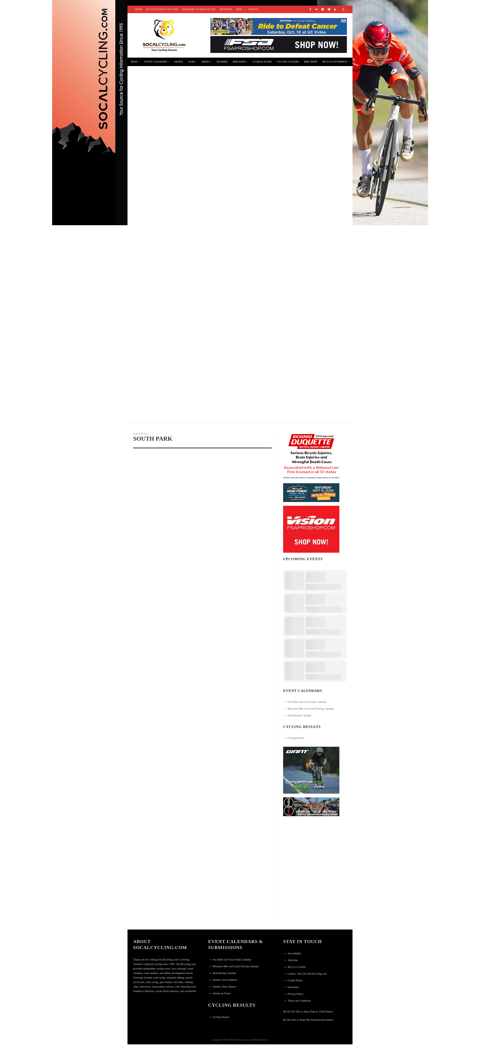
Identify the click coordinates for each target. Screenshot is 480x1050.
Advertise (293, 960)
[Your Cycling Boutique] (311, 806)
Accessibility (294, 953)
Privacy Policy (295, 994)
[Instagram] (322, 9)
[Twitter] (329, 9)
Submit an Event (221, 993)
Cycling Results (296, 738)
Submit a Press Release (225, 979)
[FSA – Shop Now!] (278, 44)
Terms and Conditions (299, 1000)
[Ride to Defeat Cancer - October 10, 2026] (278, 26)
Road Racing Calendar (299, 715)
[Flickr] (316, 9)
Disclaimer (293, 987)
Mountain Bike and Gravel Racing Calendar (311, 708)
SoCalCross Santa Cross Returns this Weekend (175, 117)
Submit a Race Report (224, 986)
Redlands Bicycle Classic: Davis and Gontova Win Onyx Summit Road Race (199, 385)
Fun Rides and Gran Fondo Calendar (307, 702)
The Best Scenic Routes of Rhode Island (169, 251)
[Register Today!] (311, 492)
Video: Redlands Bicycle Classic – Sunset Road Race (180, 295)
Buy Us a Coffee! (297, 967)
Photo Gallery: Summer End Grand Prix (169, 206)
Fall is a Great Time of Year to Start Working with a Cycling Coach (194, 340)
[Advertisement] (311, 843)
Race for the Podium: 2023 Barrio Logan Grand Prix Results (186, 161)
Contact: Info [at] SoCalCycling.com (307, 973)
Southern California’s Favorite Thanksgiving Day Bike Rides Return (194, 72)
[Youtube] (335, 9)
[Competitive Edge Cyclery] (311, 769)
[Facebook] (310, 9)
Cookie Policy (295, 980)
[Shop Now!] (311, 529)
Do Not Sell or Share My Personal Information (308, 1019)
